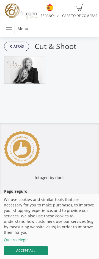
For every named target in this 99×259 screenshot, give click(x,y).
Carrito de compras (79, 15)
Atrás (18, 46)
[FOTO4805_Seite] (24, 70)
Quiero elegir (16, 239)
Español (48, 15)
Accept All (25, 250)
